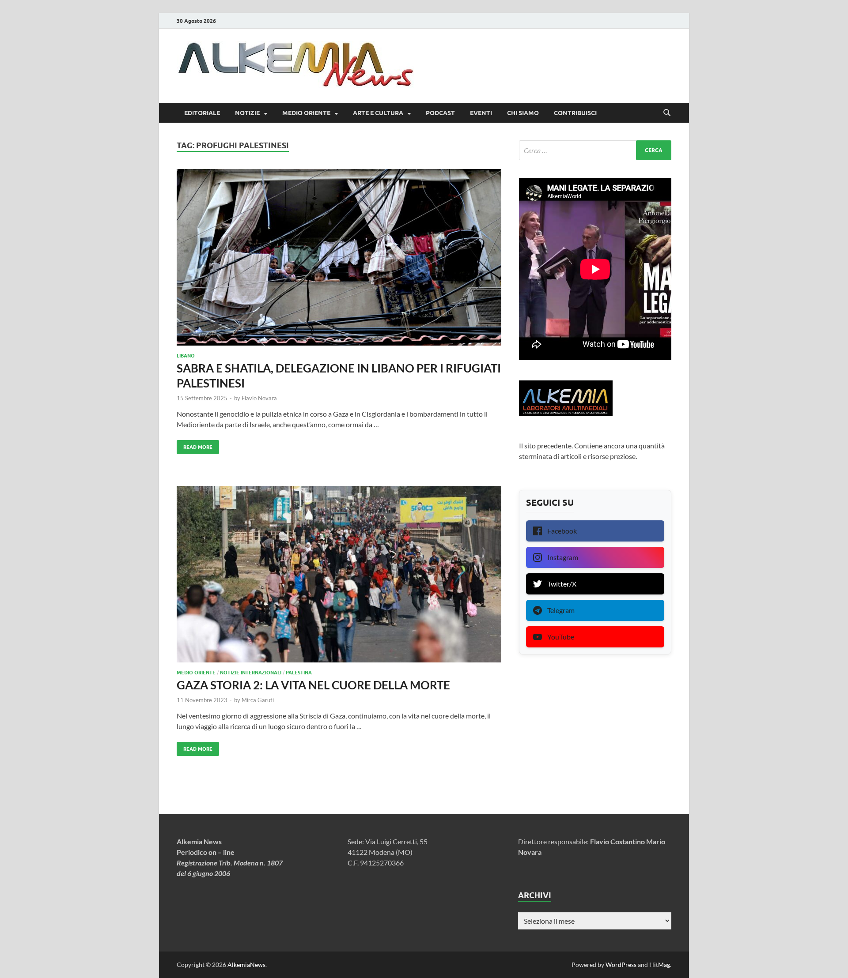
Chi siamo (523, 113)
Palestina (299, 673)
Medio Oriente (306, 113)
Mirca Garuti (258, 699)
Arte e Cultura (378, 113)
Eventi (481, 113)
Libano (186, 356)
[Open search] (667, 113)
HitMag (659, 964)
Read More (194, 445)
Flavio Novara (259, 398)
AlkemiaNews (246, 964)
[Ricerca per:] (595, 150)
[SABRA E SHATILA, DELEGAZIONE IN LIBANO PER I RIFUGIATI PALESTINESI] (339, 257)
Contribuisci (575, 113)
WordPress (621, 964)
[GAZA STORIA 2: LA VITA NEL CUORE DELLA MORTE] (339, 574)
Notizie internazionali (250, 673)
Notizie (247, 113)
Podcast (440, 113)
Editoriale (202, 113)
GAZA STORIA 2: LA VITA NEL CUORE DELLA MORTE (313, 685)
